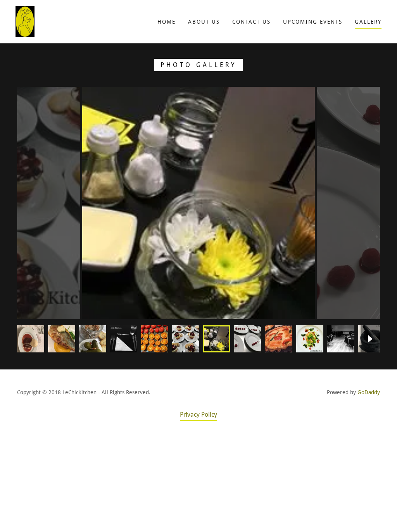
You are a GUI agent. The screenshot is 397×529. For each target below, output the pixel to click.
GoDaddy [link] (368, 392)
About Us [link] (204, 22)
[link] (25, 21)
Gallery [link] (368, 22)
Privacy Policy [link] (198, 414)
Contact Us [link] (251, 22)
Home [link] (166, 22)
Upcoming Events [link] (312, 22)
